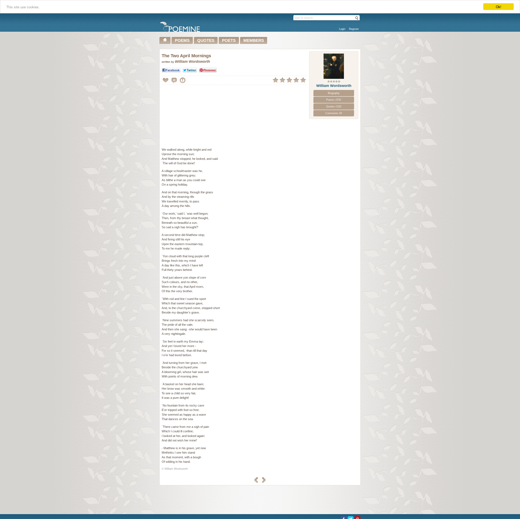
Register (354, 28)
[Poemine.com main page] (165, 40)
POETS (229, 40)
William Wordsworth (333, 86)
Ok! (498, 6)
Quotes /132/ (333, 106)
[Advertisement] (196, 114)
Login (342, 28)
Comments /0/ (333, 113)
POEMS (182, 40)
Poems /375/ (333, 99)
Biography (334, 93)
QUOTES (205, 40)
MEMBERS (253, 40)
